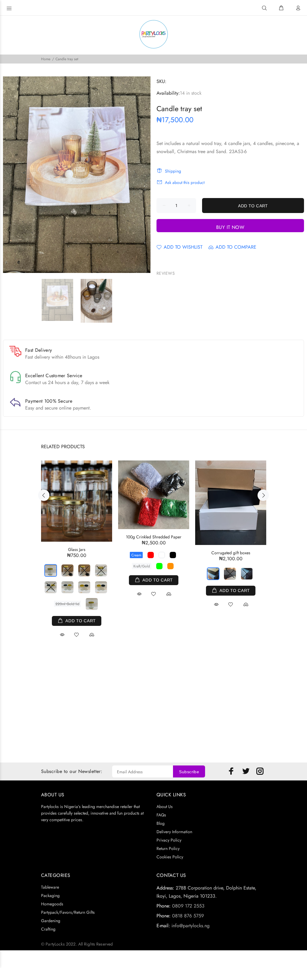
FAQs (161, 815)
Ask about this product (184, 182)
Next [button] (263, 495)
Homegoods (52, 904)
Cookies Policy (169, 857)
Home (45, 59)
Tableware (50, 887)
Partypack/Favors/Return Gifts (68, 912)
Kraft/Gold (141, 566)
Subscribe (189, 771)
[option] (61, 300)
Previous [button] (43, 495)
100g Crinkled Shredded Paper (153, 537)
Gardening (50, 921)
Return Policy (168, 848)
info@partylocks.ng (190, 925)
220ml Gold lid (67, 604)
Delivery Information (174, 832)
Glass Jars (76, 549)
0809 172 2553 (188, 905)
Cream (136, 555)
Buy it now (230, 227)
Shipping (173, 171)
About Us (164, 807)
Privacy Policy (168, 840)
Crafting (48, 929)
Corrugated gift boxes (230, 553)
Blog (160, 823)
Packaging (50, 895)
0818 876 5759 (188, 915)
